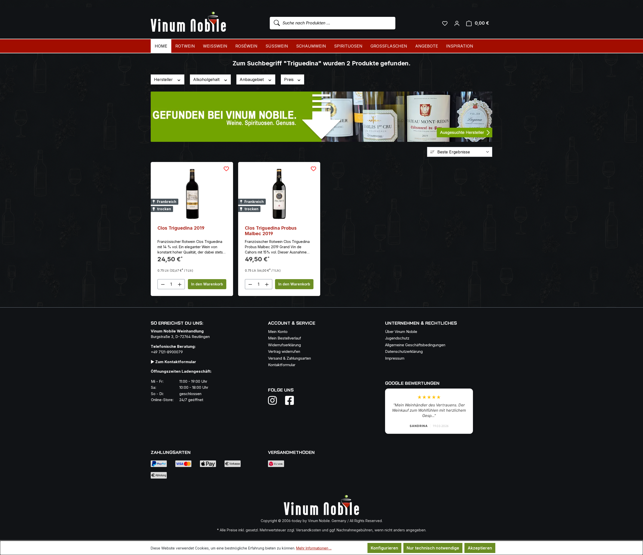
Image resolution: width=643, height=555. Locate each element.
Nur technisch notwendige (433, 547)
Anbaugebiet (252, 79)
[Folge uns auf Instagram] (275, 400)
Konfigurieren (384, 547)
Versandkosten (308, 530)
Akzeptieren (480, 547)
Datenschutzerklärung (404, 351)
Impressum (394, 358)
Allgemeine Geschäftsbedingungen (415, 345)
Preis (289, 79)
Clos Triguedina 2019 (180, 228)
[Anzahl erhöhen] (180, 284)
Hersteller (164, 79)
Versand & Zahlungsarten (289, 358)
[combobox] (332, 23)
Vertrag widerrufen (284, 351)
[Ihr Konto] (457, 23)
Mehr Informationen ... (314, 548)
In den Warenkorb (207, 284)
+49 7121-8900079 (167, 352)
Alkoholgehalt (207, 79)
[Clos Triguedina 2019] (191, 194)
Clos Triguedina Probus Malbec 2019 (271, 230)
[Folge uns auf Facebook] (288, 400)
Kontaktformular (281, 364)
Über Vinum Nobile (401, 331)
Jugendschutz (397, 338)
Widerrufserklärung (284, 345)
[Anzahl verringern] (162, 284)
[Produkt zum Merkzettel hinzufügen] (226, 169)
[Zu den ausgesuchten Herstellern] (321, 117)
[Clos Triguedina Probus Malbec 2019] (279, 194)
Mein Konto (278, 331)
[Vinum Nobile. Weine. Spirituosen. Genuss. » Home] (188, 22)
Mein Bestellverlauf (284, 338)
